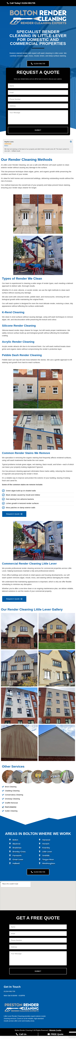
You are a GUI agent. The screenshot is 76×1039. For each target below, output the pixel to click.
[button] (3, 146)
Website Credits (55, 1030)
